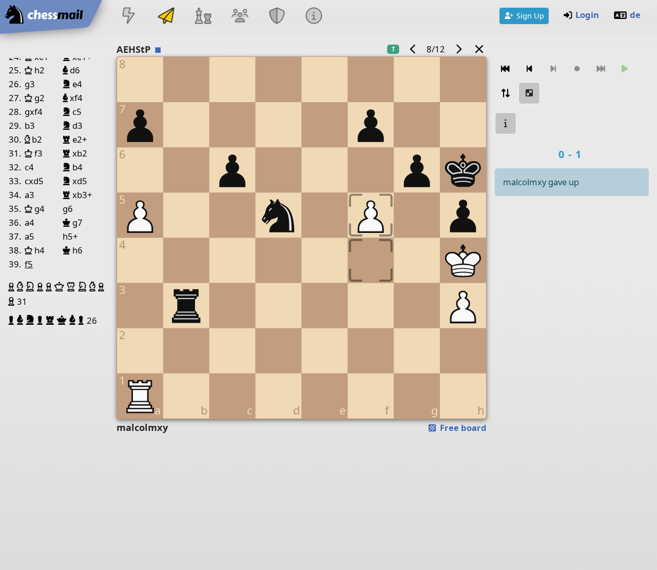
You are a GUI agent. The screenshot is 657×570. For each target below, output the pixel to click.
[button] (12, 286)
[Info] (314, 16)
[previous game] (413, 49)
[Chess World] (202, 16)
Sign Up (530, 15)
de (635, 15)
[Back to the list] (479, 49)
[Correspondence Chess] (165, 16)
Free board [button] (462, 428)
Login (587, 15)
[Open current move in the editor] (529, 93)
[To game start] (505, 69)
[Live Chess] (128, 16)
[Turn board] (505, 93)
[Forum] (239, 16)
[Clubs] (277, 16)
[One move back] (529, 69)
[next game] (458, 49)
